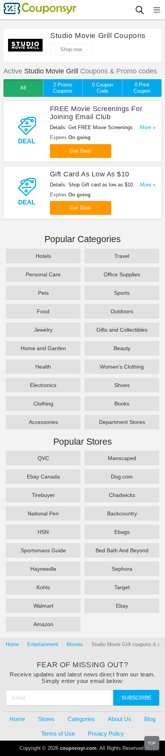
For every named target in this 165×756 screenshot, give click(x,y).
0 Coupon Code (102, 88)
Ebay (122, 606)
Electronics (43, 385)
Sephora (122, 569)
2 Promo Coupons (63, 88)
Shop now (71, 49)
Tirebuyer (43, 495)
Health (43, 367)
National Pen (43, 513)
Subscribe (136, 698)
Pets (43, 293)
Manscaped (122, 458)
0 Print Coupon (142, 88)
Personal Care (43, 274)
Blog (149, 719)
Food (43, 311)
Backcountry (122, 513)
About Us (119, 719)
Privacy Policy (106, 733)
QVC (43, 458)
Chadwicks (122, 495)
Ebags (122, 532)
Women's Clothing (122, 367)
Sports (122, 293)
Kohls (43, 587)
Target (122, 587)
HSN (43, 532)
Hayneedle (43, 569)
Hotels (43, 256)
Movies (75, 644)
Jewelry (43, 330)
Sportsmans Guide (43, 550)
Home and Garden (43, 348)
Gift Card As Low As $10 (89, 174)
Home (12, 644)
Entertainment (42, 644)
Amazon (43, 624)
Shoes (122, 385)
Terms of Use (58, 733)
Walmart (43, 606)
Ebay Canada (43, 477)
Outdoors (122, 311)
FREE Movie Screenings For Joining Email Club (96, 113)
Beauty (122, 348)
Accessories (43, 422)
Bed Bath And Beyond (122, 550)
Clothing (43, 403)
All (23, 88)
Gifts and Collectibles (121, 330)
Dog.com (122, 477)
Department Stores (122, 422)
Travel (121, 256)
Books (121, 403)
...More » (145, 127)
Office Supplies (122, 274)
